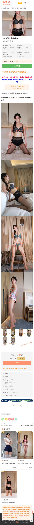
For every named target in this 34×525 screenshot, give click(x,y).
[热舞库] (5, 3)
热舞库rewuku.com (14, 520)
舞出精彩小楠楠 (11, 93)
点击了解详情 (11, 511)
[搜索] (25, 3)
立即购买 (17, 362)
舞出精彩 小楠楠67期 (24, 463)
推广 (13, 41)
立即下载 (17, 66)
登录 (17, 61)
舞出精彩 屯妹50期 (27, 425)
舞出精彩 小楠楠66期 (8, 502)
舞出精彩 (6, 41)
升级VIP (21, 358)
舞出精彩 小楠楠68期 (8, 463)
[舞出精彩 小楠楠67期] (25, 445)
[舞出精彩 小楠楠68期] (9, 445)
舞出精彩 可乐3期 (6, 425)
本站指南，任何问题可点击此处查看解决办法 (17, 77)
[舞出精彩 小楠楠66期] (9, 484)
